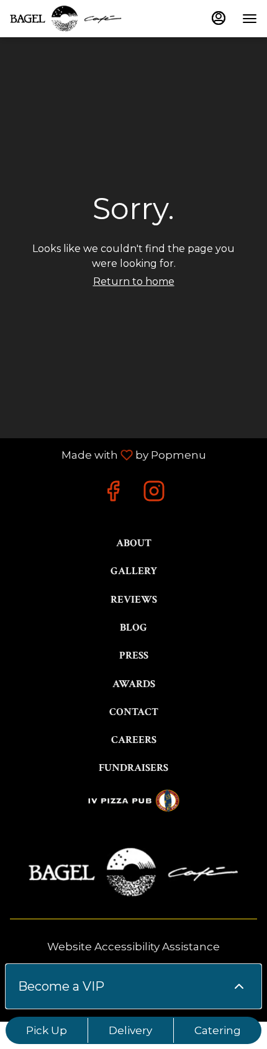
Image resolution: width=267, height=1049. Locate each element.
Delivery (130, 1030)
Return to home (133, 281)
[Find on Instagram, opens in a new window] (154, 494)
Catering (217, 1030)
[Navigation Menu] (249, 18)
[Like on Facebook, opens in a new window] (113, 494)
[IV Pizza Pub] (133, 799)
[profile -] (218, 18)
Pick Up (46, 1030)
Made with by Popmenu (107, 454)
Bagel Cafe (133, 872)
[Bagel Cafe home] (66, 18)
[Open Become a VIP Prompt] (239, 986)
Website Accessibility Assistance (133, 946)
